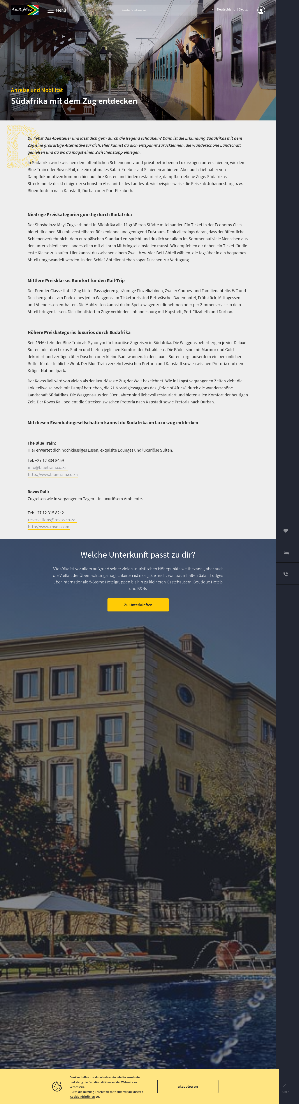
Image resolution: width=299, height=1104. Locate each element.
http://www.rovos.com (48, 526)
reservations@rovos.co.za (52, 519)
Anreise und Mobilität (37, 90)
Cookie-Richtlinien (82, 1097)
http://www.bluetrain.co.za (53, 474)
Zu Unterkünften (138, 604)
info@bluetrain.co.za (47, 467)
